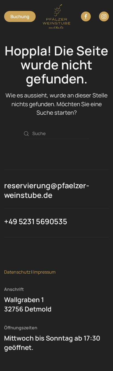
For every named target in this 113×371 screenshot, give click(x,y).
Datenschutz (17, 272)
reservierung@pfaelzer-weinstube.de (46, 190)
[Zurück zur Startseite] (56, 16)
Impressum (44, 272)
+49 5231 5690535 (35, 221)
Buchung (19, 16)
